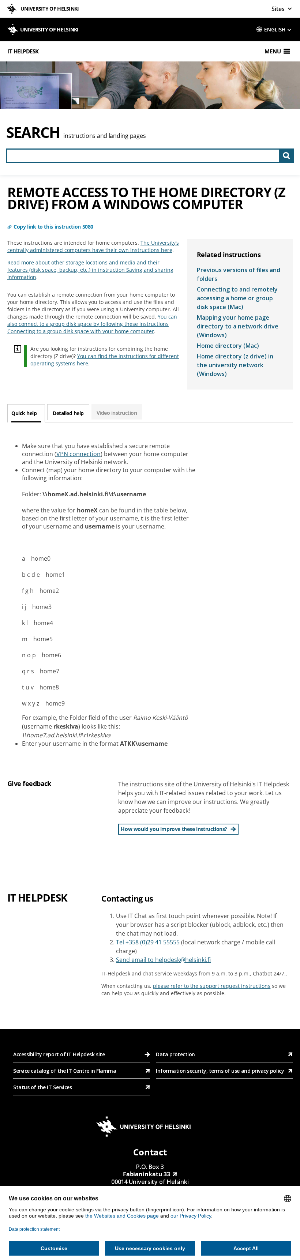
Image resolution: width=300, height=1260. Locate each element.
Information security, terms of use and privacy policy (220, 1070)
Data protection (175, 1054)
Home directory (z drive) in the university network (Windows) (235, 365)
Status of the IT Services (42, 1087)
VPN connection (78, 454)
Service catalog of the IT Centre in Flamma (64, 1070)
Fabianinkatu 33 (146, 1174)
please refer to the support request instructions (211, 985)
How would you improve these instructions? (174, 828)
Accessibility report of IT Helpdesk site (59, 1054)
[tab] (26, 413)
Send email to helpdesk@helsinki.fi (163, 960)
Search (33, 132)
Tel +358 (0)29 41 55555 (148, 942)
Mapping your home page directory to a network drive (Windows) (237, 326)
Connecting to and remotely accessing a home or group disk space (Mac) (237, 298)
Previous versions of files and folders (238, 274)
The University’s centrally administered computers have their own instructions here (93, 246)
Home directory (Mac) (228, 346)
